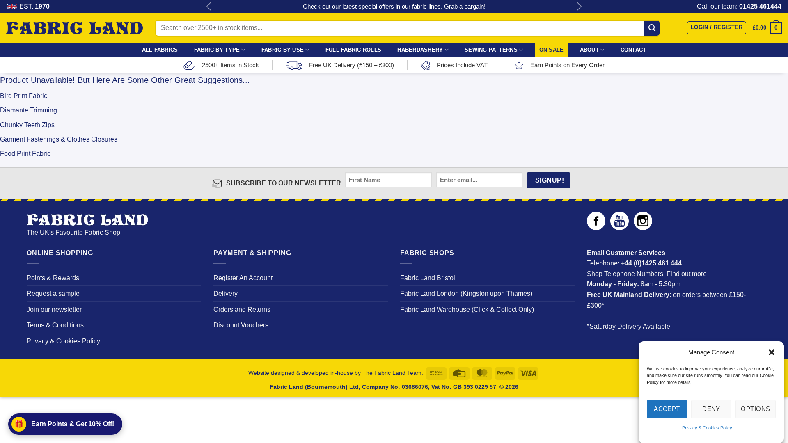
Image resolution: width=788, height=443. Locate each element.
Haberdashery (420, 50)
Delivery (225, 293)
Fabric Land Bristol (427, 277)
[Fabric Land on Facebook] (596, 227)
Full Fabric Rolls (353, 50)
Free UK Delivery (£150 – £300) (351, 65)
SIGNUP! (549, 180)
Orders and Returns (241, 309)
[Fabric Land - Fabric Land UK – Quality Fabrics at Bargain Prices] (74, 28)
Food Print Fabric (25, 153)
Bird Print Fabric (23, 95)
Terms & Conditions (55, 325)
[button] (771, 352)
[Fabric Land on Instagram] (643, 227)
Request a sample (53, 293)
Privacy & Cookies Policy (707, 428)
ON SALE (551, 50)
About (589, 50)
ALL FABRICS (160, 50)
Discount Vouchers (240, 325)
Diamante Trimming (28, 110)
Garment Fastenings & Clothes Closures (58, 139)
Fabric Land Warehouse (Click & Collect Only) (467, 309)
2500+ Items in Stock (230, 65)
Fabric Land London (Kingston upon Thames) (466, 293)
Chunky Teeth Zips (27, 124)
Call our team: (739, 6)
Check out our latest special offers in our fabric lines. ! (394, 6)
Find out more (687, 273)
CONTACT (633, 50)
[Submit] (652, 28)
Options (755, 408)
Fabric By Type (217, 50)
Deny (711, 408)
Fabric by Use (282, 50)
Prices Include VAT (462, 65)
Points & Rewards (53, 277)
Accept (667, 408)
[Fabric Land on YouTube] (619, 227)
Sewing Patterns (491, 50)
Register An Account (243, 277)
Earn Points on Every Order (567, 65)
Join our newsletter (54, 309)
